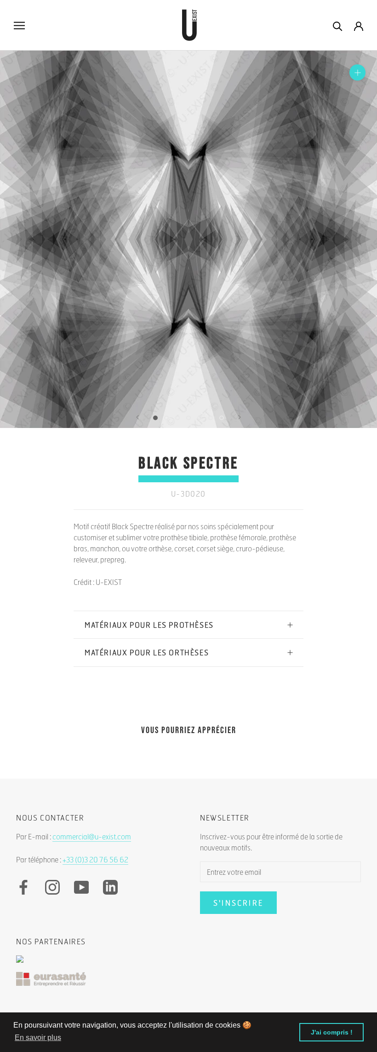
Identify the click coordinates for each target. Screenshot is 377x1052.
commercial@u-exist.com (91, 836)
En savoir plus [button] (38, 1037)
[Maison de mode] (188, 963)
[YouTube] (81, 887)
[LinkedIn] (110, 887)
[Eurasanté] (188, 983)
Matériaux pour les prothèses (149, 624)
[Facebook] (23, 887)
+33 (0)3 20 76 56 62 (95, 859)
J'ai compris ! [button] (332, 1032)
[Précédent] (137, 417)
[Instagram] (52, 887)
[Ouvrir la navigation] (19, 25)
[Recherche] (338, 25)
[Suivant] (239, 417)
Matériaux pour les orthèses (147, 652)
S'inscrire (238, 902)
